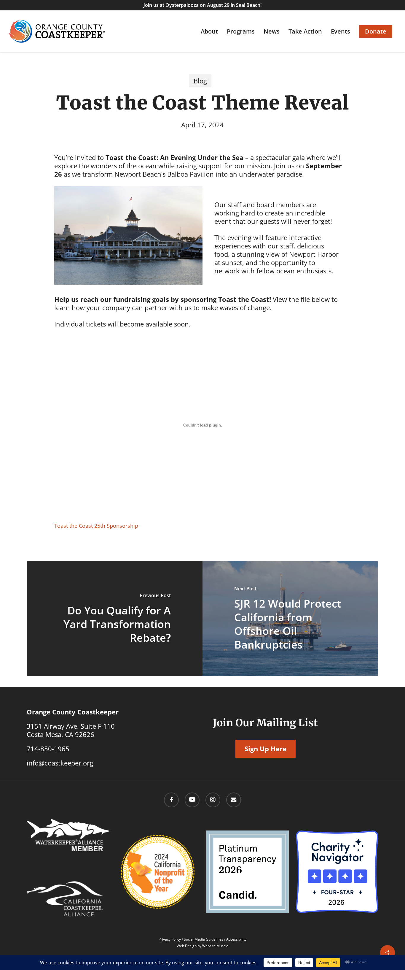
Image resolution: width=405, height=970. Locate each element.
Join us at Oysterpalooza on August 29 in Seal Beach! (202, 5)
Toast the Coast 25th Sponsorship (96, 525)
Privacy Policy (170, 939)
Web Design (187, 945)
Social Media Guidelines (203, 939)
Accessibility (236, 939)
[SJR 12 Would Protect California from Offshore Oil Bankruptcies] (290, 618)
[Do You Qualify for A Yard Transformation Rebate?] (115, 618)
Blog (200, 80)
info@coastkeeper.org (60, 762)
